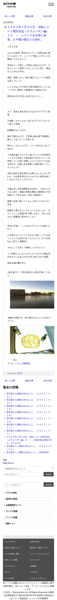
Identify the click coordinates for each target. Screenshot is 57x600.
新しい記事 (10, 16)
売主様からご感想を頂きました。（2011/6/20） (28, 452)
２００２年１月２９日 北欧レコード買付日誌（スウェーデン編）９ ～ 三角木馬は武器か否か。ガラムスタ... (29, 440)
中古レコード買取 (10, 560)
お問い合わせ (35, 541)
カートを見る (9, 578)
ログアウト (34, 572)
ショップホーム (10, 541)
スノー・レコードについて (39, 554)
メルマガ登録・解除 (11, 554)
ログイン (7, 572)
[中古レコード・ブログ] (9, 4)
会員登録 (33, 566)
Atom (10, 463)
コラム (18, 363)
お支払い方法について (12, 548)
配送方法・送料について (39, 548)
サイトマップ (35, 560)
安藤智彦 (26, 363)
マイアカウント (10, 566)
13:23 (19, 373)
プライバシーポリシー (38, 578)
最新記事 (29, 16)
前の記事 (48, 16)
